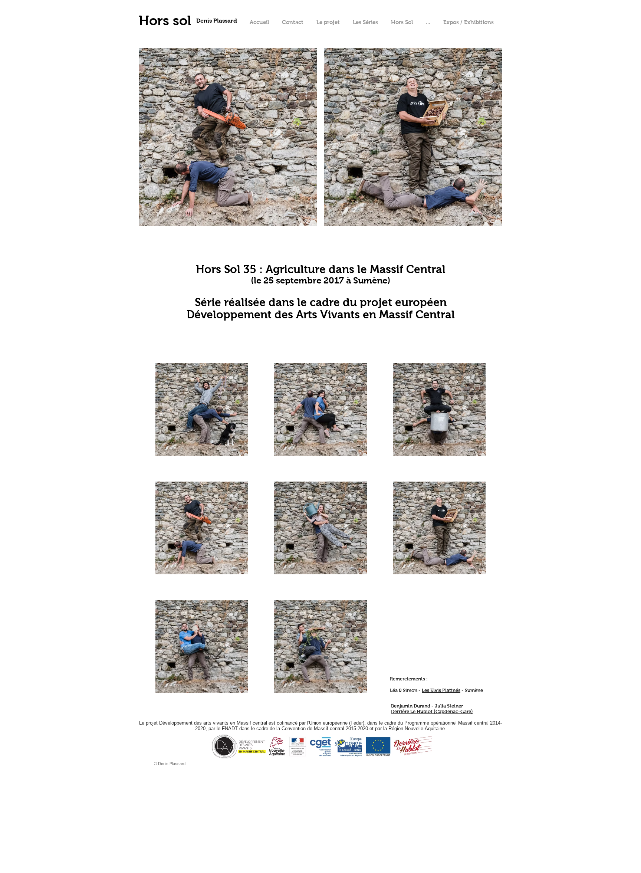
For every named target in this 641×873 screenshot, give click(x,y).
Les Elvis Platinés (441, 690)
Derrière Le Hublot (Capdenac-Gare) (432, 711)
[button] (428, 22)
